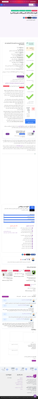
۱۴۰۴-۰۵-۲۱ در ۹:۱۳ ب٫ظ (25, 300)
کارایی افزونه (34, 347)
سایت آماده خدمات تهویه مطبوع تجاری (19, 274)
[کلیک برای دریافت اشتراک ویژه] (33, 109)
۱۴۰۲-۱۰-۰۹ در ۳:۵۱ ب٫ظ (26, 313)
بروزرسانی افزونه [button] (16, 43)
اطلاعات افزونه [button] (21, 43)
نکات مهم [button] (20, 44)
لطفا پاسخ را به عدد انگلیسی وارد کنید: (30, 356)
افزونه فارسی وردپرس (25, 7)
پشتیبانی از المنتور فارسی (32, 346)
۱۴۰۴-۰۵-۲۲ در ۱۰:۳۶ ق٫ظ (22, 305)
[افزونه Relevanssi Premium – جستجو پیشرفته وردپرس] (30, 270)
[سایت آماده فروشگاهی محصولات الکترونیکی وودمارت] (7, 270)
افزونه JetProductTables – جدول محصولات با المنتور (20, 132)
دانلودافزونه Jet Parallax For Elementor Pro (16, 83)
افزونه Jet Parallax (19, 146)
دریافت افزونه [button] (11, 43)
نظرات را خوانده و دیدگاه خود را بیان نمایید (10, 232)
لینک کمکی (7, 83)
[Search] (4, 4)
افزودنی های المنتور (20, 7)
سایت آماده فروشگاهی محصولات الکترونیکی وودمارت (7, 278)
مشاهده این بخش (5, 1)
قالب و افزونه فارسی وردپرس (31, 7)
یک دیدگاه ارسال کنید (7, 231)
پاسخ (5, 300)
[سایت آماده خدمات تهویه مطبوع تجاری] (19, 270)
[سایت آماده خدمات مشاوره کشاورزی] (30, 284)
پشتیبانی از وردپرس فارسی (32, 345)
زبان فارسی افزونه (33, 344)
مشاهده (7, 133)
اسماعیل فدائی (28, 258)
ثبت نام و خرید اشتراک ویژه (1, 5)
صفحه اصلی (35, 7)
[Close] (36, 1)
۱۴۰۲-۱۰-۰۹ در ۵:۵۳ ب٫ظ (20, 319)
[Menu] (37, 4)
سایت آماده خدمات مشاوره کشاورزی (31, 289)
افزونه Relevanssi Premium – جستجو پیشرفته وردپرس (30, 278)
